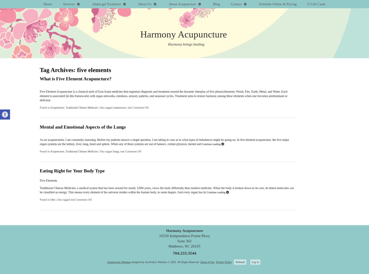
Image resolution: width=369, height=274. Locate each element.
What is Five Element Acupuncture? (75, 78)
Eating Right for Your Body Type (72, 170)
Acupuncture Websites (119, 262)
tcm (130, 107)
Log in (255, 262)
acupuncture (119, 107)
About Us (144, 4)
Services (69, 4)
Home (48, 4)
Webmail (240, 262)
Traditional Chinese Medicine (82, 107)
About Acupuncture (182, 4)
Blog (216, 4)
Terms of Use (207, 262)
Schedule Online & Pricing (278, 4)
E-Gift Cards (316, 4)
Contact (236, 4)
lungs (116, 151)
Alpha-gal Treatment (106, 4)
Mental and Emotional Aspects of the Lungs (83, 127)
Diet (53, 199)
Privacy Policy (224, 262)
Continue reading (211, 144)
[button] (5, 115)
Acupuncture (57, 107)
